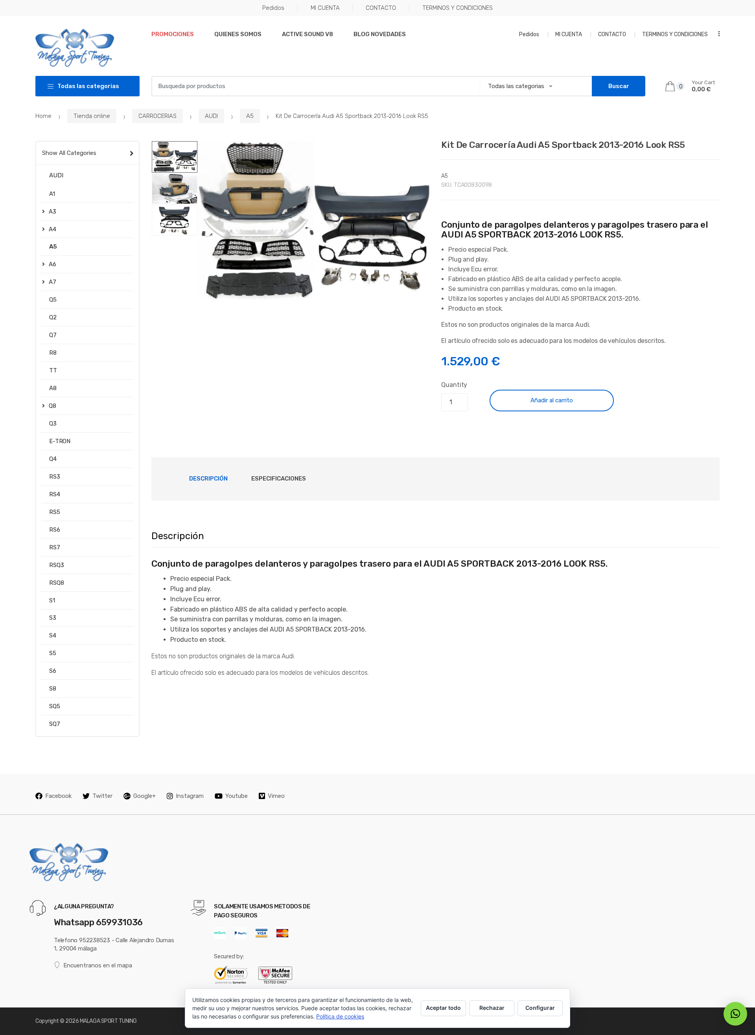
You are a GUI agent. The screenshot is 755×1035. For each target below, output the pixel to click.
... (716, 34)
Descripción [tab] (208, 478)
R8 (53, 352)
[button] (419, 289)
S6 (52, 670)
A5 (250, 116)
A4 (52, 229)
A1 (52, 193)
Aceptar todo (443, 1007)
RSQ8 (56, 582)
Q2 (53, 317)
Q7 (53, 335)
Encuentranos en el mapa (97, 965)
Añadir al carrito (551, 400)
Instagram (190, 795)
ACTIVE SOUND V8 (307, 34)
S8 (52, 688)
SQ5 (54, 706)
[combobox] (313, 86)
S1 (52, 600)
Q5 (53, 299)
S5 (52, 653)
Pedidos (273, 7)
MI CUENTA (325, 7)
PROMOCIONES (172, 34)
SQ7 (54, 723)
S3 (52, 617)
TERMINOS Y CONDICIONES (457, 7)
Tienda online (92, 116)
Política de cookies (340, 1016)
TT (53, 370)
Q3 (53, 423)
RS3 (54, 476)
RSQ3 (56, 565)
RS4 (54, 494)
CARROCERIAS (157, 116)
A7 (52, 281)
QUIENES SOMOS (237, 34)
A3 (52, 211)
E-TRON (59, 441)
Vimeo (276, 795)
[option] (314, 220)
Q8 (52, 405)
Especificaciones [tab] (278, 478)
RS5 (54, 512)
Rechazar (492, 1007)
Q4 (53, 458)
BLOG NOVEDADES (380, 34)
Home (43, 116)
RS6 (54, 529)
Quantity (454, 385)
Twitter (102, 795)
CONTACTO (381, 7)
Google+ (144, 795)
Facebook (58, 795)
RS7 (54, 547)
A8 (53, 388)
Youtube (236, 795)
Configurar (540, 1007)
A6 (52, 264)
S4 (52, 635)
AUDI (211, 116)
